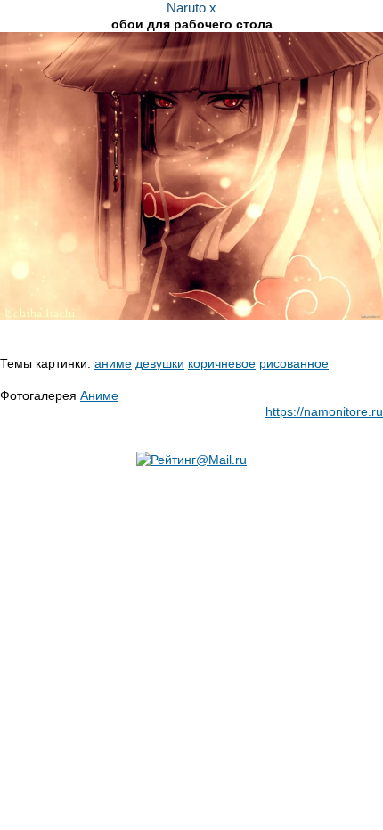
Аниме (99, 395)
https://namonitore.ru (324, 411)
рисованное (294, 363)
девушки (159, 363)
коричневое (222, 363)
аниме (113, 363)
